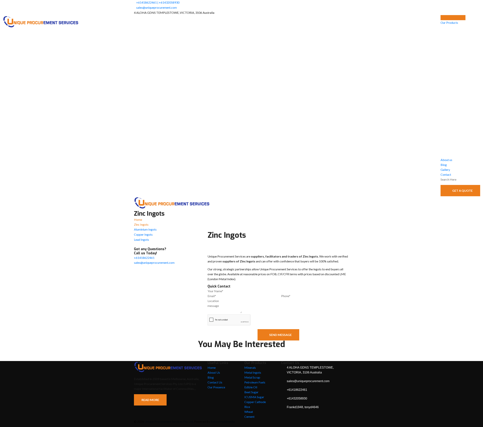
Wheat (248, 411)
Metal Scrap (252, 377)
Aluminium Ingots (145, 229)
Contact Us (215, 382)
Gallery (445, 169)
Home (138, 219)
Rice (247, 407)
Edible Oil (250, 387)
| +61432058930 (168, 2)
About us (446, 160)
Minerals (250, 367)
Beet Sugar (251, 392)
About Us (214, 372)
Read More (150, 400)
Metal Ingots (252, 372)
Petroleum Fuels (254, 382)
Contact (446, 174)
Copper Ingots (143, 234)
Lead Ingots (141, 239)
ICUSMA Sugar (254, 397)
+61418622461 (146, 2)
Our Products (449, 22)
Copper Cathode (255, 402)
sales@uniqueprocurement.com (156, 7)
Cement (249, 416)
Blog (444, 164)
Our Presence (216, 387)
